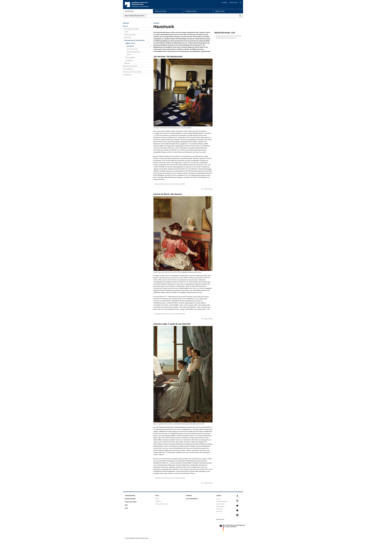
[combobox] (192, 15)
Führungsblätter (130, 57)
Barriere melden (220, 504)
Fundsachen (129, 60)
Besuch (125, 26)
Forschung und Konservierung (132, 72)
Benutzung (158, 18)
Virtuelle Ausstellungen (133, 52)
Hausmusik (130, 46)
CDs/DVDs (158, 501)
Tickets (126, 32)
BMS (126, 505)
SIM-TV (129, 54)
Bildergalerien (130, 499)
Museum (129, 11)
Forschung (191, 11)
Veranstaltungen (128, 69)
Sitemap (218, 499)
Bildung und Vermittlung (132, 18)
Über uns (220, 11)
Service (218, 495)
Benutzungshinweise (221, 501)
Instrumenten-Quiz (132, 49)
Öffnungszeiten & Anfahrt (131, 29)
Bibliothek (160, 11)
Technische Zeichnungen (161, 504)
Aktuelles (217, 18)
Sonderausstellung (129, 34)
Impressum (219, 511)
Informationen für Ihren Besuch (134, 40)
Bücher (157, 499)
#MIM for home (130, 43)
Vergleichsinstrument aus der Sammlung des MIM (170, 184)
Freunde (189, 495)
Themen (187, 18)
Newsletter (224, 2)
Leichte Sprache (233, 2)
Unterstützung (127, 74)
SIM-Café (127, 63)
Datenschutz (219, 509)
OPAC (126, 508)
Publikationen (130, 495)
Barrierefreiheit (220, 506)
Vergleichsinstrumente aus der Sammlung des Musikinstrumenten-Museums (228, 37)
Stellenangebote (192, 499)
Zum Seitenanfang (207, 189)
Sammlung (127, 37)
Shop (157, 495)
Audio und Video (130, 502)
